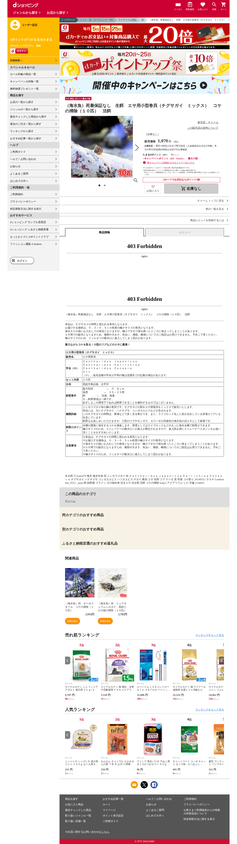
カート (107, 804)
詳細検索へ (16, 60)
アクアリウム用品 (127, 20)
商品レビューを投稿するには (207, 220)
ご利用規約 (16, 194)
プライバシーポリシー (23, 201)
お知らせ (15, 166)
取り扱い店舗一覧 (75, 821)
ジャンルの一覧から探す (24, 109)
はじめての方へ (19, 181)
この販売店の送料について (202, 128)
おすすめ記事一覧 (113, 799)
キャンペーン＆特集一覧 (24, 81)
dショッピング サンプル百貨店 (28, 222)
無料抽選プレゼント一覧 (24, 88)
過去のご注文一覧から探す (25, 124)
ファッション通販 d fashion (26, 244)
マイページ (109, 810)
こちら (105, 831)
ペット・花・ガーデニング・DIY (96, 20)
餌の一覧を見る (215, 209)
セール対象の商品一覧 (23, 74)
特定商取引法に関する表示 (25, 208)
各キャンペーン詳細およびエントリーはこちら (170, 162)
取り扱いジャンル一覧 (78, 815)
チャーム (70, 501)
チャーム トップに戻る (210, 200)
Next (221, 660)
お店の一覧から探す (21, 102)
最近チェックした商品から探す (28, 116)
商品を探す (71, 799)
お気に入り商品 (74, 804)
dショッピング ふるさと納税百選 (29, 229)
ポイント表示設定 (113, 815)
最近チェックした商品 (78, 810)
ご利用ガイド (18, 151)
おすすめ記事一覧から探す (25, 138)
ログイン (22, 260)
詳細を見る (72, 621)
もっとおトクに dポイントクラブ (29, 236)
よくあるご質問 (19, 173)
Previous (67, 660)
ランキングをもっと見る (209, 635)
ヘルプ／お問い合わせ (23, 159)
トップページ (68, 20)
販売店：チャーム (208, 122)
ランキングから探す (21, 131)
